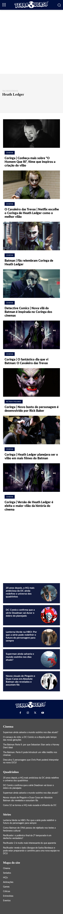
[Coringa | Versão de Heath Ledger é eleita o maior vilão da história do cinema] (31, 477)
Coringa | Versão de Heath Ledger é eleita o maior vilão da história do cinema (29, 506)
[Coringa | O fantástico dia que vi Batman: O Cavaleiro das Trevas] (31, 335)
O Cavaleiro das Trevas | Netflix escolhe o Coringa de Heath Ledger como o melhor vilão (32, 213)
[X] (35, 713)
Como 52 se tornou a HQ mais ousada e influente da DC (29, 805)
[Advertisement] (31, 41)
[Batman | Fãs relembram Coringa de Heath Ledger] (31, 236)
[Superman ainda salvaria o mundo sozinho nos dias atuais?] (49, 659)
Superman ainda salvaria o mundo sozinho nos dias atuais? (20, 657)
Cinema (9, 153)
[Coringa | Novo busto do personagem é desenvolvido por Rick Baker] (31, 382)
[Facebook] (20, 713)
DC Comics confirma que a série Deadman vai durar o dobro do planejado (20, 613)
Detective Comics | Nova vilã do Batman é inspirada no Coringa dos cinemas (28, 312)
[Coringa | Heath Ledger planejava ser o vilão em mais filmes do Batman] (31, 430)
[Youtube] (42, 713)
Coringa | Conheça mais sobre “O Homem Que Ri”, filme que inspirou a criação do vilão (30, 162)
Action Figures (13, 402)
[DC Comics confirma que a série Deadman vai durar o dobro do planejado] (49, 615)
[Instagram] (28, 713)
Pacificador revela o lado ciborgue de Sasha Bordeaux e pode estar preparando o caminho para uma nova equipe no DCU (31, 850)
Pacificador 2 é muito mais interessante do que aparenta (29, 843)
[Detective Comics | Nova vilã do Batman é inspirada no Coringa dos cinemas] (31, 283)
